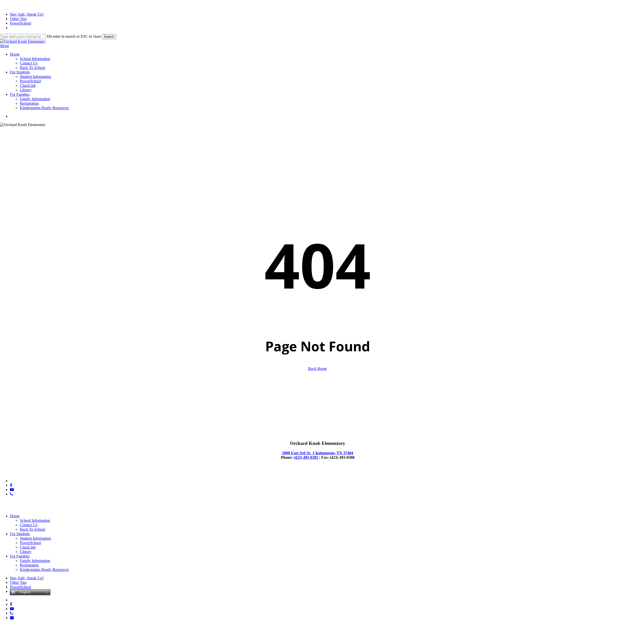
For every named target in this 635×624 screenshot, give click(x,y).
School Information (35, 520)
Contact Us (28, 525)
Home (15, 516)
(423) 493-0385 (306, 457)
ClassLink (28, 547)
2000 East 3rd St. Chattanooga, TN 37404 (317, 453)
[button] (4, 46)
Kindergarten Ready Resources (44, 569)
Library (26, 552)
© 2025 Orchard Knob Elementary (27, 472)
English (25, 592)
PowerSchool (30, 543)
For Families (20, 556)
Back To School (32, 529)
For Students (20, 534)
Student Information (35, 538)
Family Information (35, 560)
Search (109, 36)
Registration (29, 565)
